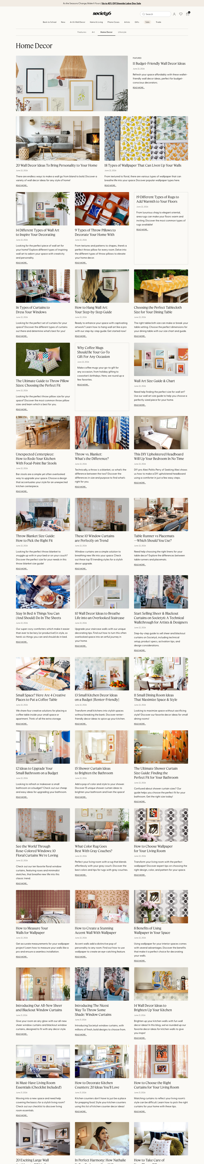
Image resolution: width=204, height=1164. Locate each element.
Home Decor (106, 32)
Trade (158, 22)
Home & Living (96, 22)
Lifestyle (122, 32)
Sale (147, 22)
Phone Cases (113, 22)
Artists (127, 22)
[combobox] (155, 14)
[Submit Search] (144, 14)
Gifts (137, 22)
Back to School (49, 22)
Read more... (139, 87)
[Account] (174, 14)
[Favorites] (180, 14)
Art (93, 32)
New (63, 22)
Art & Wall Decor (77, 22)
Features (82, 32)
